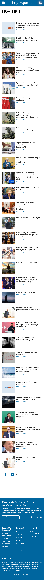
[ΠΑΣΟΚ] (8, 43)
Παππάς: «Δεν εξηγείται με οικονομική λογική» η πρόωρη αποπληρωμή (27, 325)
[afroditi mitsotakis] (8, 208)
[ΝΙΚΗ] (8, 28)
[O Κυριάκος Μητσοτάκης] (8, 462)
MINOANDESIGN (25, 575)
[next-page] (20, 474)
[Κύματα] (8, 372)
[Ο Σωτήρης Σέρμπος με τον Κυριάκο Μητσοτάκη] (8, 238)
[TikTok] (38, 517)
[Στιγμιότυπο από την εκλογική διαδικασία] (8, 148)
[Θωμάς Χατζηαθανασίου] (8, 447)
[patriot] (8, 133)
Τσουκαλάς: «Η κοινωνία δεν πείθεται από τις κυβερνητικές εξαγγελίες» (27, 415)
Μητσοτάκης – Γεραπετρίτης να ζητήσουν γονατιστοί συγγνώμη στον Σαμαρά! (28, 160)
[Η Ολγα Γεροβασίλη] (8, 193)
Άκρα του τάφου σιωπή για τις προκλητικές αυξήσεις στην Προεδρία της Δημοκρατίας (27, 55)
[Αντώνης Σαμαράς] (8, 163)
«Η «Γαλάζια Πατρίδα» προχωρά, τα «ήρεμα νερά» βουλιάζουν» (26, 445)
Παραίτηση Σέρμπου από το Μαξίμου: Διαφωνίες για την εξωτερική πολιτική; (26, 280)
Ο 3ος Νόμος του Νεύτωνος (27, 263)
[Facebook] (31, 517)
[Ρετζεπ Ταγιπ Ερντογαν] (8, 103)
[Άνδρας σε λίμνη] (8, 298)
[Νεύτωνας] (8, 268)
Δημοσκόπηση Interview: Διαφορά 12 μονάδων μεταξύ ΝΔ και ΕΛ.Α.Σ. (27, 145)
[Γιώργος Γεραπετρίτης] (8, 432)
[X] (41, 517)
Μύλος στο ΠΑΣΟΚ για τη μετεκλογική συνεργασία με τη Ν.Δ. (27, 70)
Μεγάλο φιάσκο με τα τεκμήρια (28, 218)
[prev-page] (4, 474)
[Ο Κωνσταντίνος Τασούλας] (8, 58)
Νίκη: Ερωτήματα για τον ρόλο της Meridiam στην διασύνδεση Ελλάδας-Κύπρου (28, 25)
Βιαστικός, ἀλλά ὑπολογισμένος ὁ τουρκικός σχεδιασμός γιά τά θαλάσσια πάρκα (28, 370)
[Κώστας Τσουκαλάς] (8, 417)
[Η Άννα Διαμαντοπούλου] (8, 73)
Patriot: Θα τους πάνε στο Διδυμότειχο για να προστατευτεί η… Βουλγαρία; (27, 115)
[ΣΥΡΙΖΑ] (8, 357)
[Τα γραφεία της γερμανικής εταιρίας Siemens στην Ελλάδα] (8, 88)
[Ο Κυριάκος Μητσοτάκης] (8, 312)
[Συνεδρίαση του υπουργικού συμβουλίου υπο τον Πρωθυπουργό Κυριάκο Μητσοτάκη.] (8, 253)
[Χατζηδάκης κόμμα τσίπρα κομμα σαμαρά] (8, 223)
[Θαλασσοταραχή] (8, 402)
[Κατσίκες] (8, 342)
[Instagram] (35, 517)
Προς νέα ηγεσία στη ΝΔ (25, 292)
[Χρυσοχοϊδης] (8, 178)
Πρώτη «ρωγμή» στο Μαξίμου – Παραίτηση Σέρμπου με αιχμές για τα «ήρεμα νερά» (28, 235)
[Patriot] (8, 118)
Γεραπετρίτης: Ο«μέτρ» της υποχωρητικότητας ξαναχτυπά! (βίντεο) (28, 430)
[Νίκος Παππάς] (8, 327)
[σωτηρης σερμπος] (8, 283)
